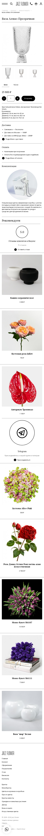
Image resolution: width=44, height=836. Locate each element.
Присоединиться (23, 460)
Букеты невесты (8, 798)
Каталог (13, 10)
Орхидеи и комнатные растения (14, 801)
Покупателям (7, 769)
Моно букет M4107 (22, 622)
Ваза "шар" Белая (22, 734)
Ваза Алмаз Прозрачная (11, 12)
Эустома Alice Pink (22, 508)
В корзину (28, 98)
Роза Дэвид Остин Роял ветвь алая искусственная (22, 565)
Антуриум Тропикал (22, 409)
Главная (5, 10)
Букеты (4, 785)
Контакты (5, 779)
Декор (4, 805)
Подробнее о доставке (14, 139)
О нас (4, 772)
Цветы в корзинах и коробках (13, 791)
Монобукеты (6, 788)
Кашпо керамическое (22, 298)
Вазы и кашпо (24, 10)
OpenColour (21, 829)
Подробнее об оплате (14, 158)
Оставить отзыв (24, 249)
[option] (22, 44)
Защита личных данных (10, 820)
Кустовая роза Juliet (22, 354)
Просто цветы (7, 795)
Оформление (7, 765)
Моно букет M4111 (22, 678)
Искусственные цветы (10, 812)
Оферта (4, 823)
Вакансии (5, 775)
